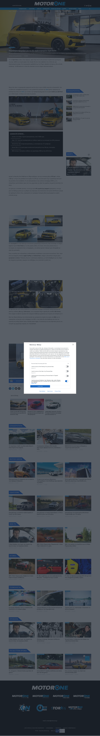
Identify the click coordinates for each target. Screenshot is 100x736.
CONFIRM (40, 386)
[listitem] (50, 363)
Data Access (50, 391)
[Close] (73, 345)
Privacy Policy (58, 391)
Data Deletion (42, 391)
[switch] (67, 366)
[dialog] (50, 368)
